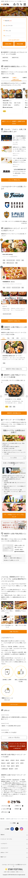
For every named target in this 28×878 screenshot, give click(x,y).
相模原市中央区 (15, 57)
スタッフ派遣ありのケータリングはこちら (14, 515)
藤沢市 (13, 766)
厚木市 (17, 760)
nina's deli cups (15, 779)
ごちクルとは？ (14, 704)
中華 (13, 338)
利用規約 (17, 809)
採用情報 (17, 871)
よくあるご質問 (5, 809)
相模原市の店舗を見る (14, 321)
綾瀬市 (8, 763)
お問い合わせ (4, 812)
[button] (8, 44)
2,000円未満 (5, 77)
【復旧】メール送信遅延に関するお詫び (11, 725)
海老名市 (3, 763)
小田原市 (12, 760)
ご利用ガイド (18, 805)
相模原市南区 (5, 60)
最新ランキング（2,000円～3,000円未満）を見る (14, 122)
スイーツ (23, 338)
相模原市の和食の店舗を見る (14, 369)
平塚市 (8, 766)
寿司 (17, 338)
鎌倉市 (13, 763)
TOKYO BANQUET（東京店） (20, 551)
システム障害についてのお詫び (8, 732)
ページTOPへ (13, 823)
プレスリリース (21, 871)
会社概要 (5, 871)
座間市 (22, 763)
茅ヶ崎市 (3, 766)
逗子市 (17, 763)
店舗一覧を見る (14, 631)
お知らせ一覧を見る (14, 737)
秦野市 (17, 766)
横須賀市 (11, 768)
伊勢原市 (22, 760)
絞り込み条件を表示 (14, 40)
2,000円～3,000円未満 (16, 78)
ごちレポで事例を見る (14, 180)
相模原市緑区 (5, 57)
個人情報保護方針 (12, 871)
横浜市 (7, 760)
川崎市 (2, 760)
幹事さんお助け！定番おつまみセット (19, 546)
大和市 (16, 768)
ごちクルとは (4, 805)
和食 (3, 338)
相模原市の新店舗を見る (14, 413)
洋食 (8, 338)
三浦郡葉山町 (4, 768)
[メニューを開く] (24, 4)
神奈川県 (3, 754)
